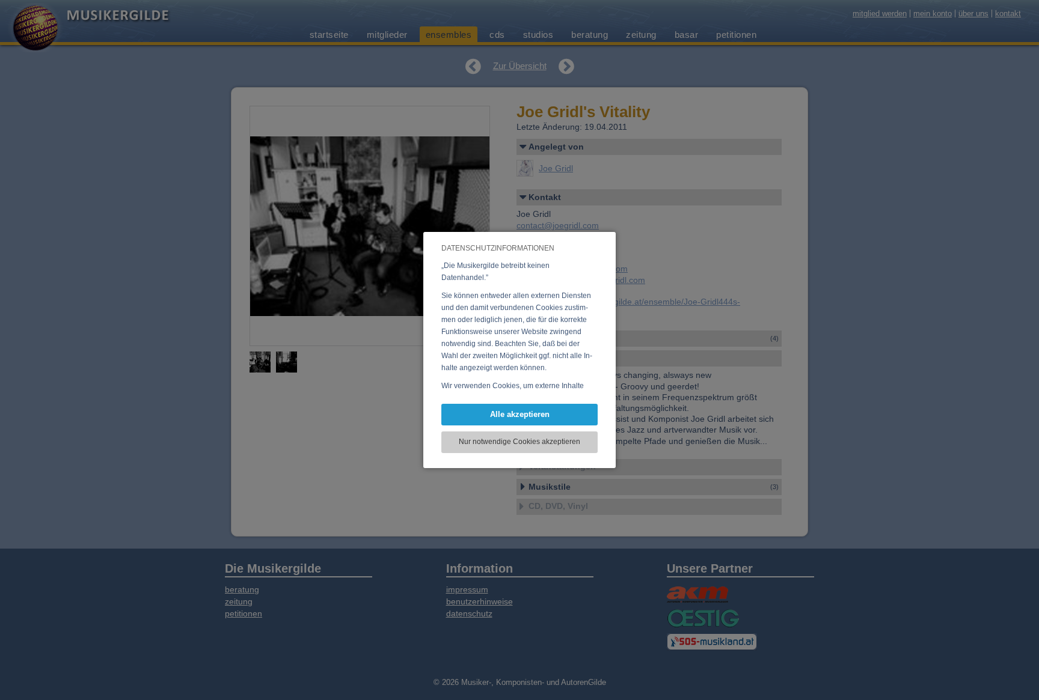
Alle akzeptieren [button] (520, 414)
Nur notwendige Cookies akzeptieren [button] (519, 441)
